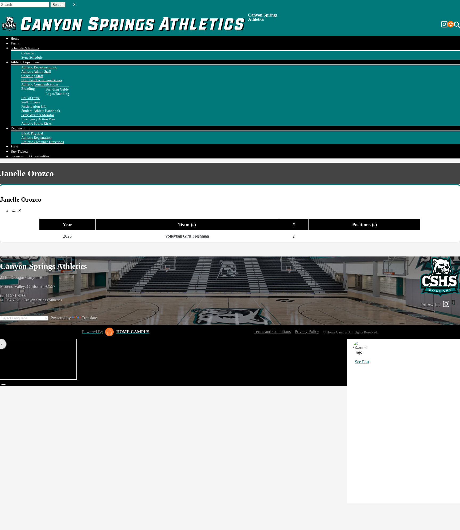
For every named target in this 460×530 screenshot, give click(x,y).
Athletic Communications (40, 84)
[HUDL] (450, 24)
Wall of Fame (30, 102)
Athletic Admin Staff (36, 72)
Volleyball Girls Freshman (187, 236)
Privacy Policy (307, 331)
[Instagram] (444, 24)
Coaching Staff (32, 76)
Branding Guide (57, 89)
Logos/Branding (57, 94)
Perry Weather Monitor (37, 115)
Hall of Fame (30, 98)
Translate (89, 318)
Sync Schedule (32, 57)
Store (14, 147)
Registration (19, 128)
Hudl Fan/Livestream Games (41, 80)
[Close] (357, 348)
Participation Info (34, 106)
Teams (15, 43)
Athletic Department (25, 62)
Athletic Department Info (39, 67)
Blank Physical (32, 133)
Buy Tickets (19, 151)
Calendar (27, 53)
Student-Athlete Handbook (40, 111)
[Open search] (457, 24)
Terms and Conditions (272, 331)
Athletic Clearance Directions (42, 142)
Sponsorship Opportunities (30, 156)
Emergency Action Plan (38, 119)
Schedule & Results (25, 48)
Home (15, 38)
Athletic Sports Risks (36, 123)
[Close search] (74, 3)
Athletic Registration (36, 138)
